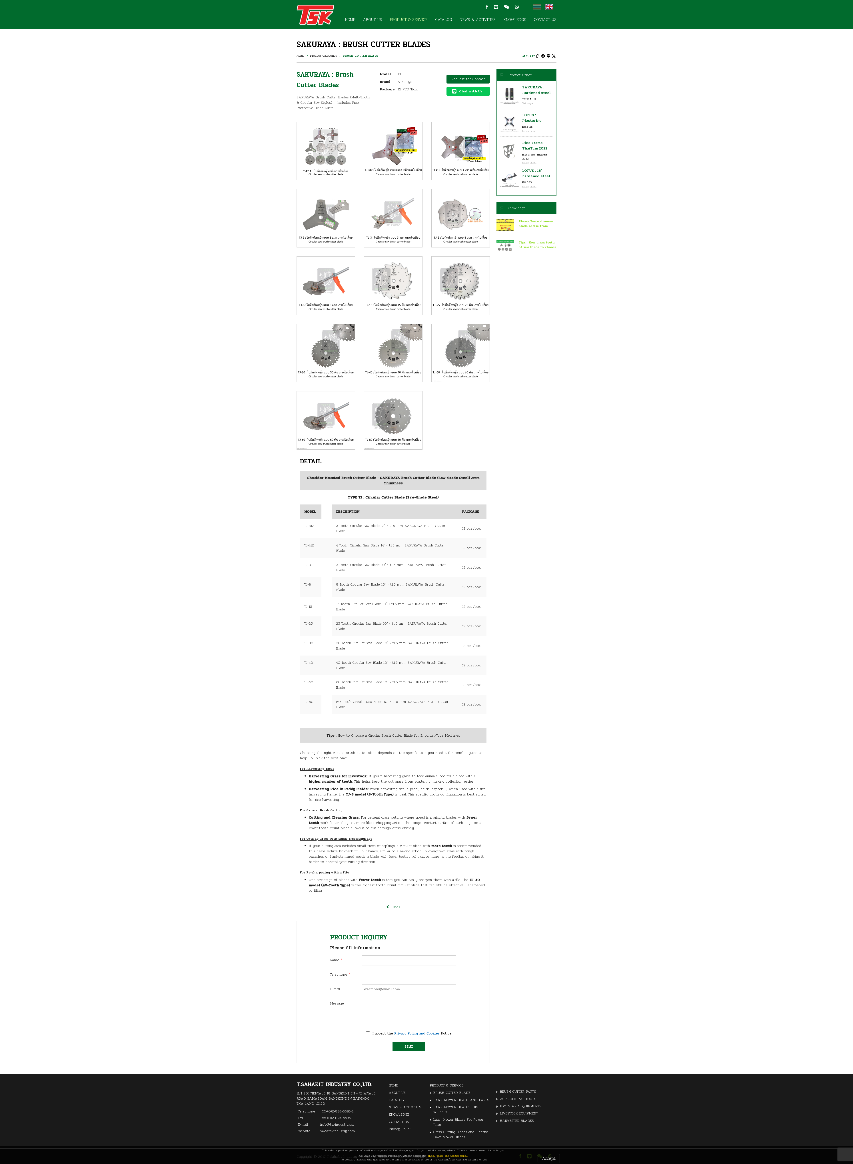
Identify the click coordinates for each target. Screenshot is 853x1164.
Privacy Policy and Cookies (417, 1033)
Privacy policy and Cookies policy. (447, 1156)
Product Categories (323, 55)
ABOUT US (372, 19)
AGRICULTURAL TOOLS (518, 1099)
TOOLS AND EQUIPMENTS (520, 1106)
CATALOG (443, 19)
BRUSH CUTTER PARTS (518, 1091)
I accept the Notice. (412, 1033)
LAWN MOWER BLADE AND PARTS (461, 1100)
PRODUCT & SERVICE (408, 19)
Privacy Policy (400, 1129)
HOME (350, 19)
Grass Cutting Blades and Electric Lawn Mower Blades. (460, 1134)
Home (301, 55)
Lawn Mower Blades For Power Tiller (458, 1122)
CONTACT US (545, 19)
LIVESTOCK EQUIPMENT (519, 1113)
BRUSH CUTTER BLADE (360, 55)
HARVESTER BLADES (517, 1120)
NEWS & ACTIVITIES (478, 19)
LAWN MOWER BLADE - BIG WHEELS (455, 1109)
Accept (549, 1158)
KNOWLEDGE (514, 19)
